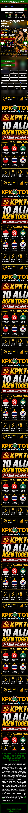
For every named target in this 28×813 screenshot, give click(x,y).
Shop (2, 6)
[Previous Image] (2, 43)
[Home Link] (9, 6)
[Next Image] (25, 43)
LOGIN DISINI (8, 65)
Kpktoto (4, 763)
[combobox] (12, 9)
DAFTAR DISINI (8, 61)
